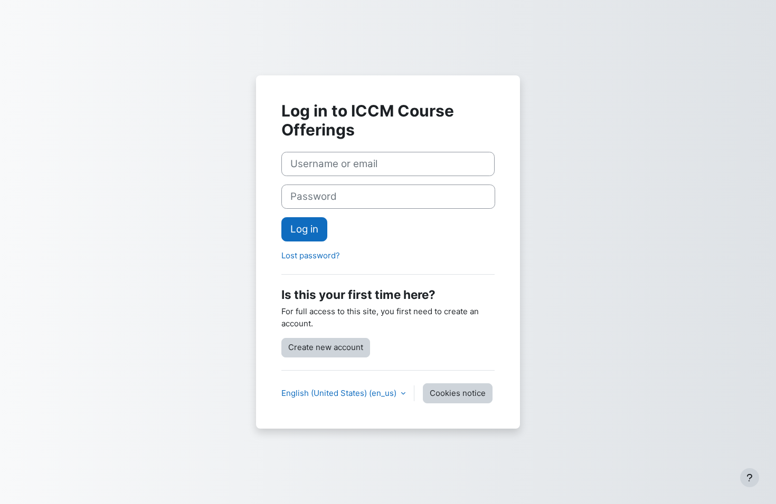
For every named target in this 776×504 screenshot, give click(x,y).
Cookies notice (458, 393)
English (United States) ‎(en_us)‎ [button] (340, 393)
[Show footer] (749, 477)
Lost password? (310, 255)
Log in (304, 229)
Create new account (325, 347)
